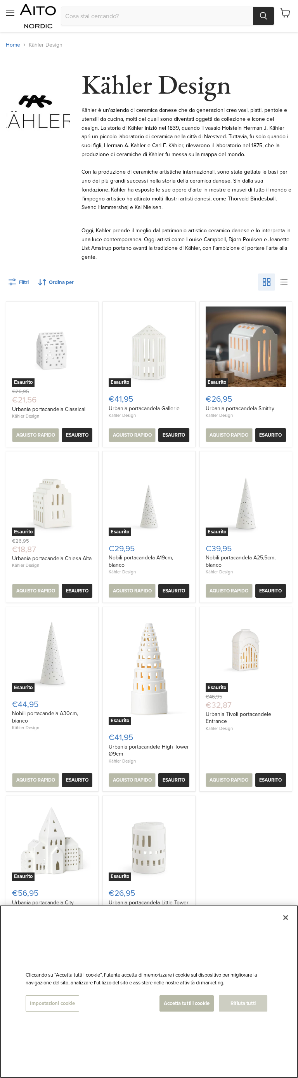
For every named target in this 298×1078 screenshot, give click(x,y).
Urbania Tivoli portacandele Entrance (238, 717)
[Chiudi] (285, 917)
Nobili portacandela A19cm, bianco (141, 561)
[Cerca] (263, 16)
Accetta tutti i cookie (187, 1003)
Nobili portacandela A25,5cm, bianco (240, 561)
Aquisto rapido (35, 435)
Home (13, 45)
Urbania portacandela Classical (48, 409)
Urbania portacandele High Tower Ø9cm (149, 750)
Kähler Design (25, 416)
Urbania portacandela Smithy (240, 408)
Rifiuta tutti (243, 1003)
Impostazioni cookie (52, 1003)
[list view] (283, 282)
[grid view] (266, 282)
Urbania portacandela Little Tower (149, 902)
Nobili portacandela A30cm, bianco (45, 716)
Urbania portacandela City (43, 902)
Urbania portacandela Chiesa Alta (52, 558)
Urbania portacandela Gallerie (144, 408)
